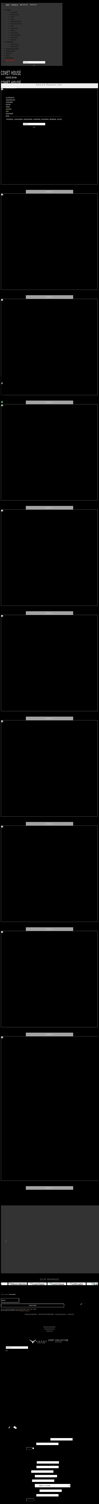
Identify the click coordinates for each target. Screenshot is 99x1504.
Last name (31, 1467)
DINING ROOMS (28, 119)
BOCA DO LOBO (15, 14)
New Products (12, 1370)
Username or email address (38, 1439)
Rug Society (15, 1398)
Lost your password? (34, 1453)
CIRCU (12, 19)
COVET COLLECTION (16, 23)
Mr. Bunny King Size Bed (49, 186)
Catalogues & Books (12, 48)
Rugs (7, 115)
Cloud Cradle (49, 818)
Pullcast (14, 1400)
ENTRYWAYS (9, 119)
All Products (10, 97)
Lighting (8, 109)
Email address (32, 1490)
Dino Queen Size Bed (49, 608)
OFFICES (59, 119)
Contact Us (70, 1314)
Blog (7, 55)
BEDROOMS (53, 119)
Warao (50, 1183)
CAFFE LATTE (14, 28)
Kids (7, 111)
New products (10, 99)
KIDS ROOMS (36, 119)
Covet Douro (15, 44)
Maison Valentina (18, 1382)
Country (30, 1485)
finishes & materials (31, 1314)
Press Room (9, 58)
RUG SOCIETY (14, 37)
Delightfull (15, 1393)
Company (30, 1476)
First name (31, 1462)
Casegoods (9, 102)
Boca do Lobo (16, 1375)
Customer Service (60, 1314)
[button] (5, 1241)
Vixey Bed (49, 924)
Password (31, 1443)
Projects (8, 53)
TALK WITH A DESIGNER (46, 1314)
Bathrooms (9, 113)
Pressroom (11, 1418)
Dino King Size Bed (49, 502)
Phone (29, 1480)
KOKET (12, 25)
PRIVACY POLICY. (24, 1310)
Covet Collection (18, 1384)
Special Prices (12, 1421)
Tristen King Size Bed (49, 292)
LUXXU (12, 16)
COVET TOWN (14, 46)
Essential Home (17, 1396)
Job (28, 1471)
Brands (8, 9)
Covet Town (16, 1407)
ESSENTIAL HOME (15, 35)
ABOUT (8, 4)
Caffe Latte (15, 1389)
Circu (13, 1380)
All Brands (14, 12)
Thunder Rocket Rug (49, 1029)
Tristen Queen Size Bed (49, 397)
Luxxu (13, 1377)
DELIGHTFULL (14, 32)
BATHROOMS (45, 119)
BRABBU (13, 30)
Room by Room (10, 51)
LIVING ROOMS (18, 119)
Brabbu (14, 1391)
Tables (8, 106)
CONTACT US (14, 4)
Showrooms (9, 42)
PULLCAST (13, 39)
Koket (13, 1386)
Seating (8, 104)
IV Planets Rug (49, 713)
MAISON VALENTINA (16, 21)
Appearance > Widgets (51, 1193)
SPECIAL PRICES (10, 60)
